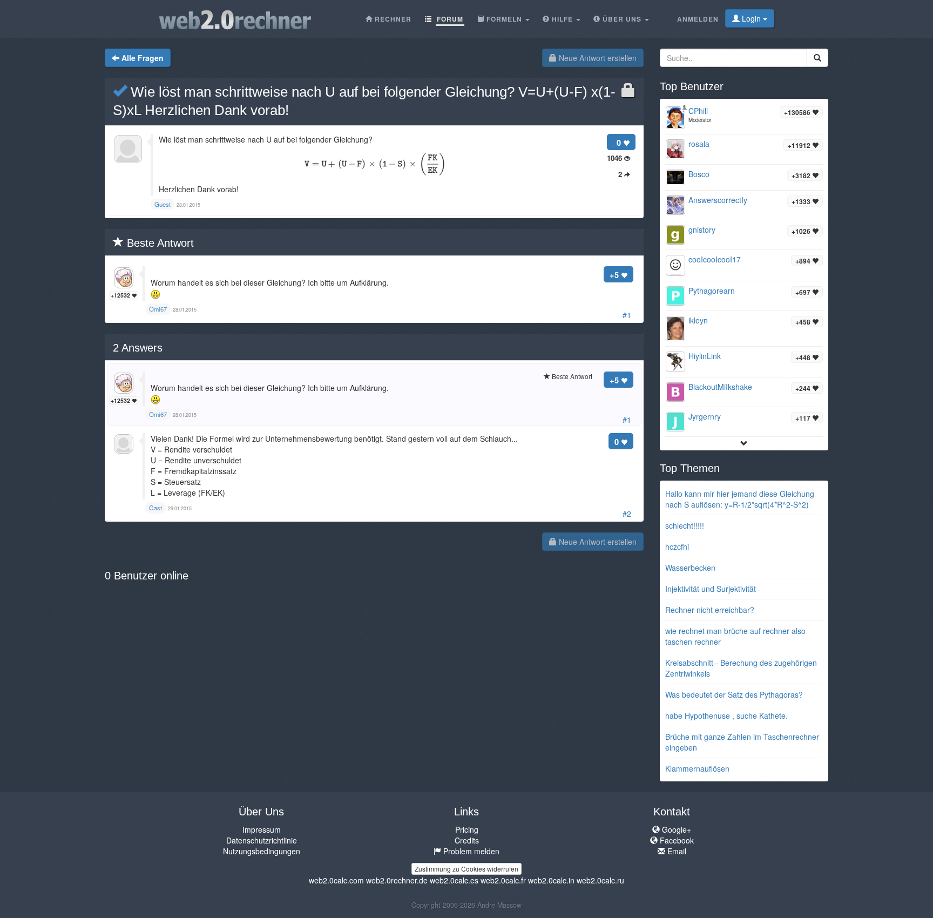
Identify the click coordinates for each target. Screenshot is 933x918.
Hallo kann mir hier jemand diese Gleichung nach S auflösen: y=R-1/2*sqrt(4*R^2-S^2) (739, 499)
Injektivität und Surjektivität (710, 588)
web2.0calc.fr (503, 880)
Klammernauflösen (697, 768)
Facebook (676, 840)
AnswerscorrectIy (717, 199)
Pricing (466, 829)
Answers (138, 348)
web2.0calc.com (336, 880)
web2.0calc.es (454, 880)
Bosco (698, 173)
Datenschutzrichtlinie (261, 840)
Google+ (675, 829)
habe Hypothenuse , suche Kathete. (726, 715)
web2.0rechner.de (397, 880)
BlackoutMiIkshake (720, 386)
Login (751, 18)
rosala (698, 143)
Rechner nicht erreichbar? (709, 609)
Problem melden (470, 851)
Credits (467, 840)
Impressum (261, 829)
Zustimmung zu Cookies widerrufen (466, 868)
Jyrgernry (704, 416)
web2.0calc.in (551, 880)
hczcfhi (677, 546)
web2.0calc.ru (600, 880)
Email (675, 851)
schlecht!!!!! (684, 525)
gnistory (701, 229)
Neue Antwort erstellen (597, 57)
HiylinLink (704, 355)
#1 (627, 314)
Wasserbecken (690, 567)
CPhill (698, 110)
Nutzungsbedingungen (261, 851)
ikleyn (698, 320)
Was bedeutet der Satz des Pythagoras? (734, 694)
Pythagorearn (711, 290)
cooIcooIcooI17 (714, 259)
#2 (627, 513)
